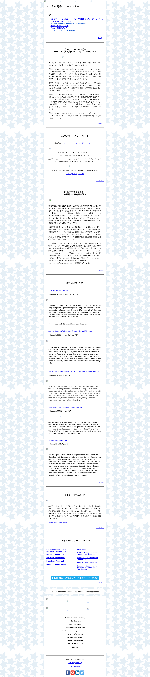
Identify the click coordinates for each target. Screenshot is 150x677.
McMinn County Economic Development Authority (87, 553)
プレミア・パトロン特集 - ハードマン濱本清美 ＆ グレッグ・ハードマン (77, 19)
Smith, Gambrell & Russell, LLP (89, 563)
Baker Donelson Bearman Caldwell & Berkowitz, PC (56, 550)
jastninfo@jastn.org (75, 663)
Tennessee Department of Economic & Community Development (87, 567)
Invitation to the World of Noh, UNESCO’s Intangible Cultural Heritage (73, 371)
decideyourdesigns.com (75, 174)
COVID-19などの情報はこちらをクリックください (75, 578)
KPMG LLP (81, 550)
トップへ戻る (100, 123)
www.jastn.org (75, 666)
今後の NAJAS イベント (59, 26)
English (101, 38)
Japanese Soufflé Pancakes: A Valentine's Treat (65, 407)
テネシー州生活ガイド (59, 28)
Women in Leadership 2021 (58, 441)
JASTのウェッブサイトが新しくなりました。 (80, 143)
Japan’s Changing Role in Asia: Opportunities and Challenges (70, 331)
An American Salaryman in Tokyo (60, 290)
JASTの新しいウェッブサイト (62, 21)
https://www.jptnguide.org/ (57, 522)
